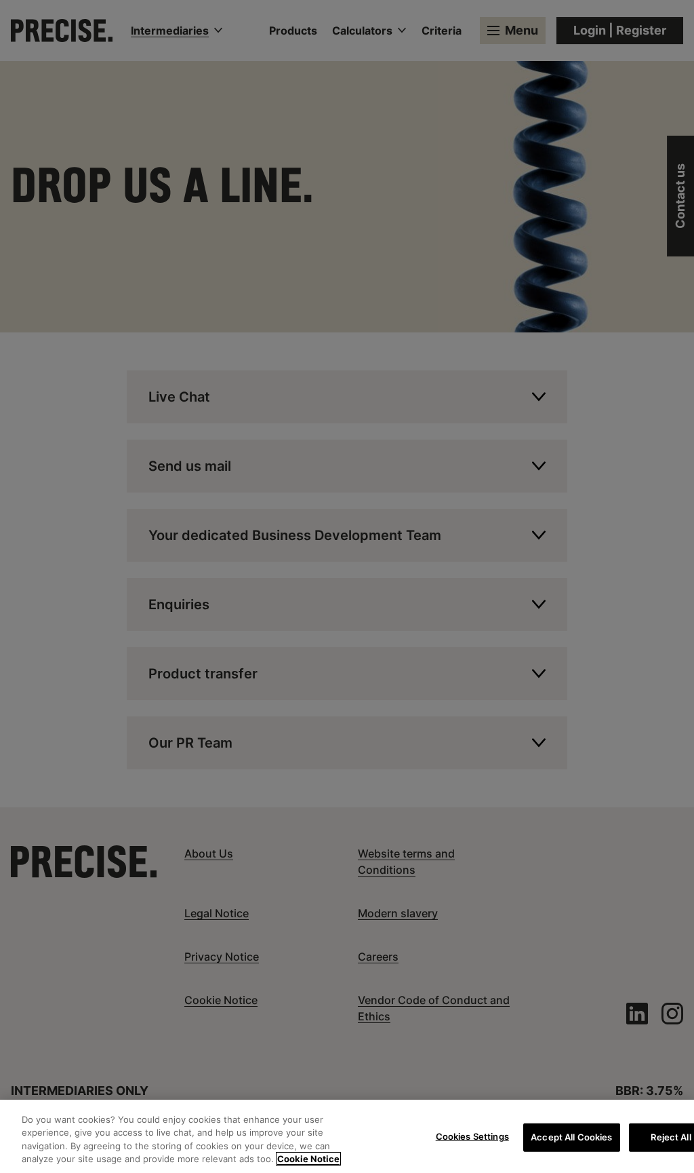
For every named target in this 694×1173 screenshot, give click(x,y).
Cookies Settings (472, 1136)
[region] (347, 1136)
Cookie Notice (308, 1158)
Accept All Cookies (571, 1137)
